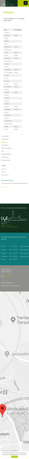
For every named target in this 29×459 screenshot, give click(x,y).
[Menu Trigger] (26, 3)
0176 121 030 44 (7, 274)
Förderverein (5, 157)
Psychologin (5, 145)
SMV (2, 151)
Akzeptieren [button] (14, 456)
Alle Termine (4, 187)
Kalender (3, 172)
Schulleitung (5, 136)
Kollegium (4, 142)
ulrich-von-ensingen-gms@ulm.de (9, 226)
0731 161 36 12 (7, 225)
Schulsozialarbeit (6, 148)
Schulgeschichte (6, 154)
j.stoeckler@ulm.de (9, 276)
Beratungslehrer (6, 160)
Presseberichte (5, 175)
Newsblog (3, 169)
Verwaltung (4, 139)
